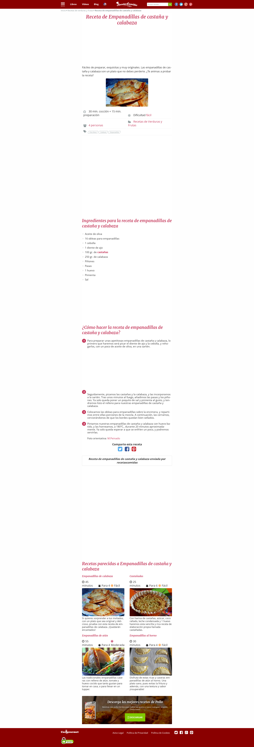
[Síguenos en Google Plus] (186, 732)
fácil (148, 115)
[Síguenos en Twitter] (181, 5)
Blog (96, 4)
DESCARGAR (136, 717)
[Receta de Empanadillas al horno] (151, 675)
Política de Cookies (160, 732)
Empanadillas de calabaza (97, 576)
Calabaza (103, 132)
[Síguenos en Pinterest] (190, 5)
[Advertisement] (127, 44)
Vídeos (85, 4)
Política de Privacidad (138, 732)
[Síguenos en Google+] (186, 5)
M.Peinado (113, 438)
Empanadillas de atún (95, 635)
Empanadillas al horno (143, 635)
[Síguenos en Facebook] (176, 5)
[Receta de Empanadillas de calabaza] (103, 615)
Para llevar (93, 132)
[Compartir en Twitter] (120, 450)
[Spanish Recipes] (105, 5)
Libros (73, 4)
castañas (102, 252)
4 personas (96, 125)
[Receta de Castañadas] (151, 615)
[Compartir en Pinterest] (134, 450)
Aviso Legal (118, 732)
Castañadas (136, 576)
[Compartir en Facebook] (127, 450)
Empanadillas (114, 132)
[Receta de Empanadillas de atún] (103, 675)
